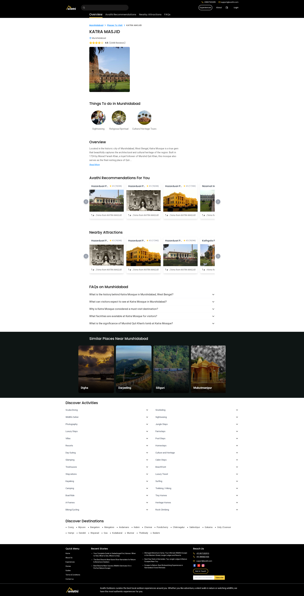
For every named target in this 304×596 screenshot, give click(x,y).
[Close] (176, 288)
